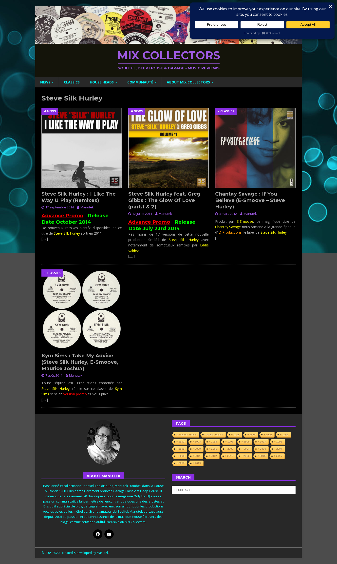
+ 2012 (213, 456)
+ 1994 (213, 441)
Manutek (87, 207)
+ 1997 (262, 441)
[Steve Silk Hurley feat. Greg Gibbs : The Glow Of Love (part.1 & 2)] (168, 148)
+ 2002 (213, 448)
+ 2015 (262, 456)
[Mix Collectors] (168, 41)
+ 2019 (197, 463)
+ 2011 (197, 456)
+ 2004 (246, 448)
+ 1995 (229, 441)
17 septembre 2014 (59, 207)
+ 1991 (284, 434)
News (45, 82)
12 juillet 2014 (142, 213)
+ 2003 (229, 448)
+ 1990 (268, 434)
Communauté (140, 82)
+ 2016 (278, 456)
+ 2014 (245, 456)
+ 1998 (278, 441)
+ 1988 (235, 434)
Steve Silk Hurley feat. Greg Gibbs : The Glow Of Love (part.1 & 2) (164, 200)
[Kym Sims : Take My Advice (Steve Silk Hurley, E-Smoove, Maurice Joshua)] (81, 309)
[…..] (44, 238)
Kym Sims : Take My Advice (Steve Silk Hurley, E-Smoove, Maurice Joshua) (79, 362)
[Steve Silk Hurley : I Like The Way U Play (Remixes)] (81, 148)
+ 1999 (180, 448)
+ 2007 (278, 448)
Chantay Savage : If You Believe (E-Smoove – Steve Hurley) (250, 200)
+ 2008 (180, 456)
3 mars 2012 (228, 213)
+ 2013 (229, 456)
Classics (72, 82)
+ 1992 (180, 441)
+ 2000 (197, 448)
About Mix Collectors (188, 82)
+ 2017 (180, 463)
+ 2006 (262, 448)
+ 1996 (246, 441)
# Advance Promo (186, 434)
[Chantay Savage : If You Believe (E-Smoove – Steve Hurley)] (255, 148)
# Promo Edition (214, 434)
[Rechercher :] (234, 489)
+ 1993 (197, 441)
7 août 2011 (53, 375)
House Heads (102, 82)
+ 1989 (251, 434)
